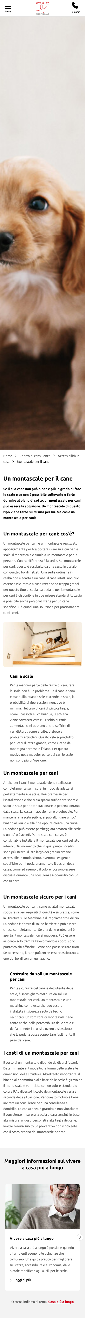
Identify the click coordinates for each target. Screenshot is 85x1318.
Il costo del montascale (49, 1091)
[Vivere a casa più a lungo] (42, 1206)
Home (7, 456)
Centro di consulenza (35, 456)
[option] (42, 1237)
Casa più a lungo (61, 1302)
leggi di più (23, 1280)
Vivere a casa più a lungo (32, 1238)
